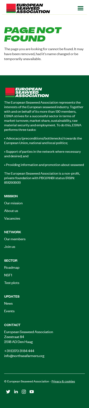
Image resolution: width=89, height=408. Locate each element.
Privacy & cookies (63, 381)
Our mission (13, 202)
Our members (14, 238)
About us (11, 210)
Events (9, 310)
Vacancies (12, 217)
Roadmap (11, 267)
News (8, 302)
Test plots (11, 282)
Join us (9, 246)
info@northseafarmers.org (24, 355)
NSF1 (8, 274)
